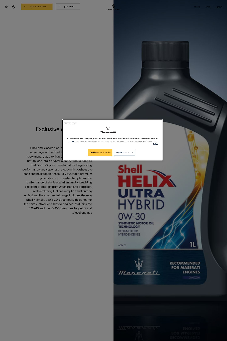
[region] (112, 139)
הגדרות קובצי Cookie (124, 152)
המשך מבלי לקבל (70, 123)
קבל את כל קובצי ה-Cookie (100, 152)
